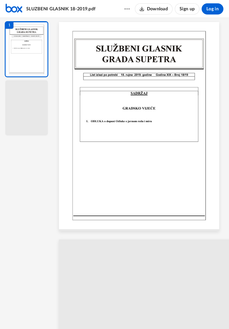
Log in (212, 9)
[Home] (14, 9)
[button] (26, 49)
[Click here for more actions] (127, 8)
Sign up (187, 9)
